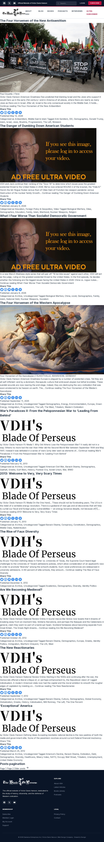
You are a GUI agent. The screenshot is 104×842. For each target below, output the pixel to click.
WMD (70, 469)
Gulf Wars (21, 469)
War (64, 469)
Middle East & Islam (37, 119)
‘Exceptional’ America (16, 706)
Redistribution (19, 528)
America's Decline (54, 754)
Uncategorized (31, 296)
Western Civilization (74, 407)
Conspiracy (67, 524)
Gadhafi (3, 469)
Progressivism (35, 122)
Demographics (81, 119)
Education (19, 209)
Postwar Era (42, 469)
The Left (47, 122)
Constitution (79, 524)
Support (6, 825)
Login (82, 3)
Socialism (43, 299)
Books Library (59, 791)
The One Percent (74, 702)
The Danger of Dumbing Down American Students (37, 126)
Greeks (12, 469)
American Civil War (55, 466)
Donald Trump (96, 119)
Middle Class (6, 528)
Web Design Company (65, 837)
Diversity (77, 586)
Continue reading (30, 106)
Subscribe (94, 3)
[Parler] (9, 112)
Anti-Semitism (61, 119)
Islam (2, 122)
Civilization (85, 754)
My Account (7, 822)
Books (50, 11)
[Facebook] (4, 3)
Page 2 (10, 768)
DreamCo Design (80, 837)
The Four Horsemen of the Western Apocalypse (35, 303)
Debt (93, 754)
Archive (18, 296)
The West (49, 407)
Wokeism (56, 122)
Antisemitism (21, 119)
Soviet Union (55, 469)
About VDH (58, 783)
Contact (57, 818)
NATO (53, 757)
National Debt (13, 299)
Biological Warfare (76, 209)
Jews (15, 122)
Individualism (36, 702)
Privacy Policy (59, 814)
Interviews (77, 11)
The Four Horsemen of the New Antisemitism (33, 20)
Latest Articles (59, 787)
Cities (88, 209)
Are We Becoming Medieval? (21, 589)
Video (56, 209)
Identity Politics (89, 586)
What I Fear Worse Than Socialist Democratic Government (43, 216)
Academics (51, 586)
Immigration (13, 407)
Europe (91, 404)
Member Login (8, 818)
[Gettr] (12, 112)
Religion (72, 212)
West (51, 644)
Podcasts (63, 11)
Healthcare (30, 757)
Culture (65, 699)
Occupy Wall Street (66, 757)
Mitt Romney (49, 702)
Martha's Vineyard (29, 644)
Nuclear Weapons (59, 212)
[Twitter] (1, 112)
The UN (43, 644)
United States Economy (11, 760)
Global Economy (93, 699)
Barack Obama (72, 466)
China (67, 296)
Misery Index (43, 757)
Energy (64, 404)
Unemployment (94, 757)
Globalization (6, 702)
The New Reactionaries (17, 648)
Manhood (44, 212)
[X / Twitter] (9, 3)
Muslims (23, 122)
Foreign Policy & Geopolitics (39, 209)
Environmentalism (77, 404)
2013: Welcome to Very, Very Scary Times (31, 473)
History (31, 469)
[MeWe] (16, 112)
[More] (20, 112)
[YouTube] (14, 3)
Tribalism (59, 407)
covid (74, 296)
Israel (9, 122)
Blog (40, 11)
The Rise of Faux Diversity (19, 531)
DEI (71, 119)
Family (29, 212)
